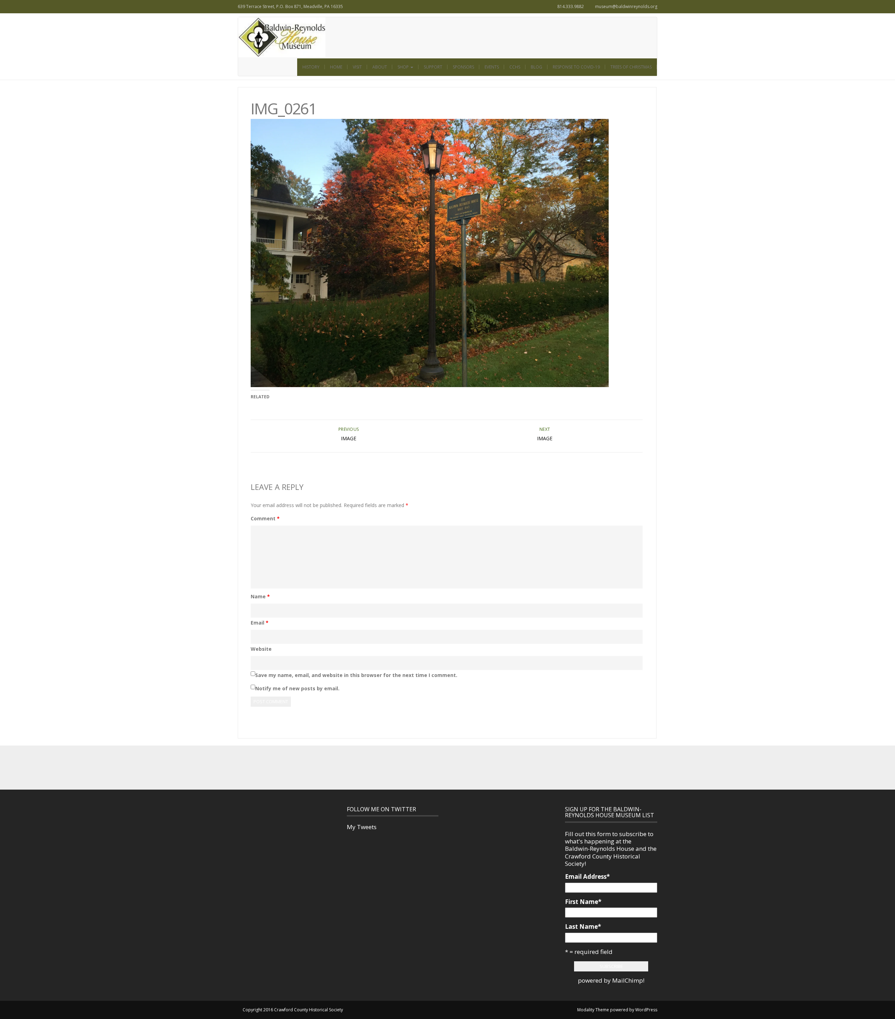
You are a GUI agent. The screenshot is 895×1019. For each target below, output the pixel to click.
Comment (265, 518)
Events (492, 67)
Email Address (587, 876)
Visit (357, 67)
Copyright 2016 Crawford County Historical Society (293, 1010)
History (311, 67)
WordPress (646, 1010)
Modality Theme (593, 1010)
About (379, 67)
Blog (536, 67)
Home (336, 67)
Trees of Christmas (631, 67)
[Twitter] (440, 767)
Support (433, 67)
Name (260, 596)
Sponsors (463, 67)
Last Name (583, 926)
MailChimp (627, 980)
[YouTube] (471, 767)
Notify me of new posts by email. (297, 688)
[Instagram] (455, 767)
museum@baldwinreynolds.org (626, 6)
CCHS (514, 67)
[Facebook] (424, 767)
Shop (404, 67)
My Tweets (362, 827)
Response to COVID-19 (576, 67)
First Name (583, 902)
